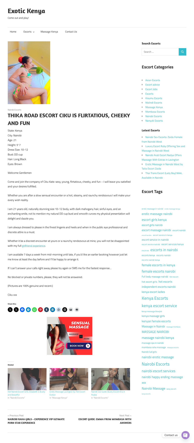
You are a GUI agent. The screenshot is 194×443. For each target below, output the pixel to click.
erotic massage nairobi (157, 213)
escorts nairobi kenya (151, 259)
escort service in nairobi (155, 240)
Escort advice (152, 85)
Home (13, 32)
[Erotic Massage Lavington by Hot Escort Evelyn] (69, 379)
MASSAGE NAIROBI (155, 331)
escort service (147, 235)
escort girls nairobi (152, 225)
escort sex (145, 250)
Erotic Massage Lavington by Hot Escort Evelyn (67, 393)
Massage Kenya (49, 32)
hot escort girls (149, 281)
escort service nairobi (151, 244)
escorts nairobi (163, 255)
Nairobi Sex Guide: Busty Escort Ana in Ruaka (108, 393)
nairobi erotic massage (158, 357)
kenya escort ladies (153, 292)
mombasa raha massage (154, 347)
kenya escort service (159, 306)
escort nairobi (179, 230)
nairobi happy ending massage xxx (162, 379)
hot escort (174, 276)
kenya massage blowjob (152, 311)
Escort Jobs (151, 89)
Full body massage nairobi (155, 276)
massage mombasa (173, 327)
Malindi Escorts (153, 103)
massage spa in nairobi (153, 343)
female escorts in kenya (158, 265)
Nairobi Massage (153, 388)
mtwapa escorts (173, 347)
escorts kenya (148, 255)
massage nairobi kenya (158, 337)
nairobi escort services (158, 371)
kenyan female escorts (156, 321)
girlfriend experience (33, 246)
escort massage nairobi (156, 230)
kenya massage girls (153, 316)
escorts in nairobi (164, 250)
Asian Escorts (152, 80)
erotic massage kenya (172, 209)
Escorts (27, 32)
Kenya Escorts (155, 298)
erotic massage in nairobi (152, 208)
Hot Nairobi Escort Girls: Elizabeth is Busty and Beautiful (26, 393)
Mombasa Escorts (155, 112)
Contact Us (71, 32)
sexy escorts (146, 394)
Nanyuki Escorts (154, 121)
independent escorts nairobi (159, 286)
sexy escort (171, 388)
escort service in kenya (162, 235)
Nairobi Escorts (14, 109)
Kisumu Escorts (153, 98)
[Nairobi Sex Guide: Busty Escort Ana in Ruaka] (110, 379)
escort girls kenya (154, 219)
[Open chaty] (185, 435)
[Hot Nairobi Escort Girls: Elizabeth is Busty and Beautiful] (27, 379)
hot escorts (165, 281)
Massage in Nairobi (153, 326)
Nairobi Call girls (149, 352)
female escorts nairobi (158, 271)
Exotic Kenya (26, 11)
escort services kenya (172, 244)
